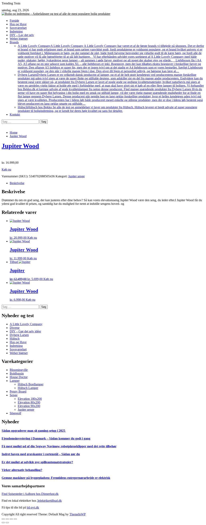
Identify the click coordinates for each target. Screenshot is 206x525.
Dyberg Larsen (111, 89)
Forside (14, 20)
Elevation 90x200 (29, 406)
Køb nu (6, 169)
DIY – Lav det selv (22, 35)
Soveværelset (18, 27)
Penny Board (18, 391)
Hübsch (107, 109)
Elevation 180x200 (30, 398)
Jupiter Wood (20, 145)
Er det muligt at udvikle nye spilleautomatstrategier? (37, 462)
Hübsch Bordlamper (30, 384)
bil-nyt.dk (33, 507)
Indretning (16, 31)
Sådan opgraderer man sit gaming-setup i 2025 (34, 430)
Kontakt (15, 114)
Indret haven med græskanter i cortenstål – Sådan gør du (41, 454)
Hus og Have (18, 24)
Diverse (15, 327)
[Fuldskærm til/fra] (11, 519)
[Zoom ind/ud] (15, 519)
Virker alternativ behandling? (22, 470)
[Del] (7, 519)
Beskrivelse (17, 183)
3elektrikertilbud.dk (49, 500)
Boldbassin (17, 373)
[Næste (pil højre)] (7, 522)
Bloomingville (19, 370)
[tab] (107, 183)
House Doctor (19, 377)
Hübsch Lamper (28, 388)
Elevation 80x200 (29, 402)
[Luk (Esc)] (3, 519)
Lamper (15, 380)
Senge (14, 395)
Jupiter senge (76, 176)
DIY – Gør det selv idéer (25, 331)
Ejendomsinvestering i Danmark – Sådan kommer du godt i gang (46, 438)
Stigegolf (15, 413)
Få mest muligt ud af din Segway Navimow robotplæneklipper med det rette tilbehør (59, 446)
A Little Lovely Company (111, 58)
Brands (14, 42)
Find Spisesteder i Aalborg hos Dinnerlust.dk (30, 494)
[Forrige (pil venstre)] (3, 522)
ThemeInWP (77, 514)
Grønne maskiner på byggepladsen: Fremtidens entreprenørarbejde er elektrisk (56, 477)
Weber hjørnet (19, 38)
